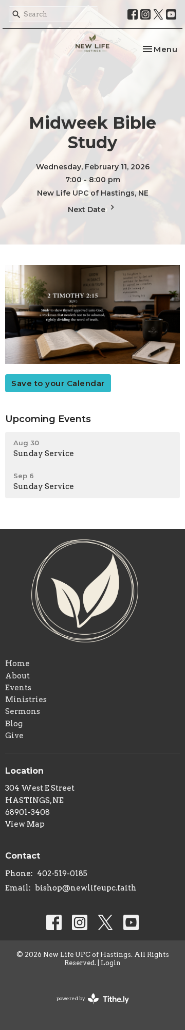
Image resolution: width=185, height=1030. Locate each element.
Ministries (26, 699)
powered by (87, 1007)
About (17, 675)
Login (111, 963)
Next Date (87, 209)
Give (14, 735)
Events (18, 687)
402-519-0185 (62, 873)
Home (17, 663)
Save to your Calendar (58, 383)
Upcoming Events (48, 419)
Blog (14, 723)
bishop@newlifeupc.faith (86, 888)
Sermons (22, 711)
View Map (25, 824)
